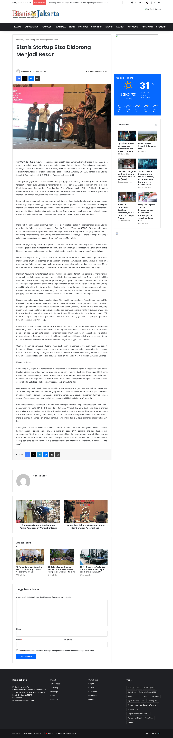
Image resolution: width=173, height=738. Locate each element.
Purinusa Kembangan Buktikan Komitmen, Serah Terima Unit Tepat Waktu (126, 211)
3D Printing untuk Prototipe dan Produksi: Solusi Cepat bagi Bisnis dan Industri (78, 3)
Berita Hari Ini (149, 688)
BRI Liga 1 (144, 696)
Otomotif (161, 27)
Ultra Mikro (149, 718)
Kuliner (120, 27)
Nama (19, 629)
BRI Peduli (155, 696)
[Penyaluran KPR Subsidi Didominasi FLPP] (147, 136)
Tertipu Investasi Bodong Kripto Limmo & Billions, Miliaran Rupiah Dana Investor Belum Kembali (146, 178)
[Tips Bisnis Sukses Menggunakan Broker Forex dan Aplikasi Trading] (127, 136)
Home (20, 40)
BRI (137, 696)
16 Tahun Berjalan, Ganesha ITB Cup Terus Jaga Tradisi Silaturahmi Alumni (29, 569)
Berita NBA (132, 692)
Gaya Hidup (96, 27)
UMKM (130, 722)
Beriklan (51, 733)
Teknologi (47, 27)
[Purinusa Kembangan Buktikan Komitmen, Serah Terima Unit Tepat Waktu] (127, 197)
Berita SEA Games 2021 (147, 692)
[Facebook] (18, 78)
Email (19, 640)
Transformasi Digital (135, 718)
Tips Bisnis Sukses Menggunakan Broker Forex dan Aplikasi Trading (126, 147)
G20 (143, 701)
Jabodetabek (31, 27)
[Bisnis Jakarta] (35, 14)
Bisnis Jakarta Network (67, 733)
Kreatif (109, 27)
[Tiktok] (147, 2)
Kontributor (25, 71)
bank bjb (131, 688)
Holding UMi (153, 701)
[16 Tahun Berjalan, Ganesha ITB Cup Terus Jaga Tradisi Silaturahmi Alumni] (30, 557)
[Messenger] (31, 78)
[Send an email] (30, 71)
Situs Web (68, 640)
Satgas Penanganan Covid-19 (138, 714)
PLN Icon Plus (133, 709)
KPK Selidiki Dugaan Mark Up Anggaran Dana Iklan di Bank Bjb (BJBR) (127, 175)
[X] (24, 78)
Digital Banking (133, 701)
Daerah (17, 27)
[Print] (57, 454)
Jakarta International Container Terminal (142, 705)
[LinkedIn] (39, 454)
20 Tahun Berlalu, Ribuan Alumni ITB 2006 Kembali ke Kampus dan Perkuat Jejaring (61, 569)
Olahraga (61, 27)
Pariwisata (133, 27)
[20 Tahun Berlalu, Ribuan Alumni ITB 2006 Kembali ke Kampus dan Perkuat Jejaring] (62, 557)
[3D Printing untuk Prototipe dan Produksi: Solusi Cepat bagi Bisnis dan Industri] (94, 557)
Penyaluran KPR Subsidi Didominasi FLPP (147, 146)
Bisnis (72, 27)
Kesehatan (147, 27)
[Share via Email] (37, 78)
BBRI (139, 688)
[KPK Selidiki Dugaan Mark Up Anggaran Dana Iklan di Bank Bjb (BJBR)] (127, 164)
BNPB (130, 696)
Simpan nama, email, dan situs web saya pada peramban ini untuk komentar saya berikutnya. (56, 650)
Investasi (83, 27)
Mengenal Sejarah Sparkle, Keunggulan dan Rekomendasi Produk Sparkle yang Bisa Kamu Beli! (146, 212)
